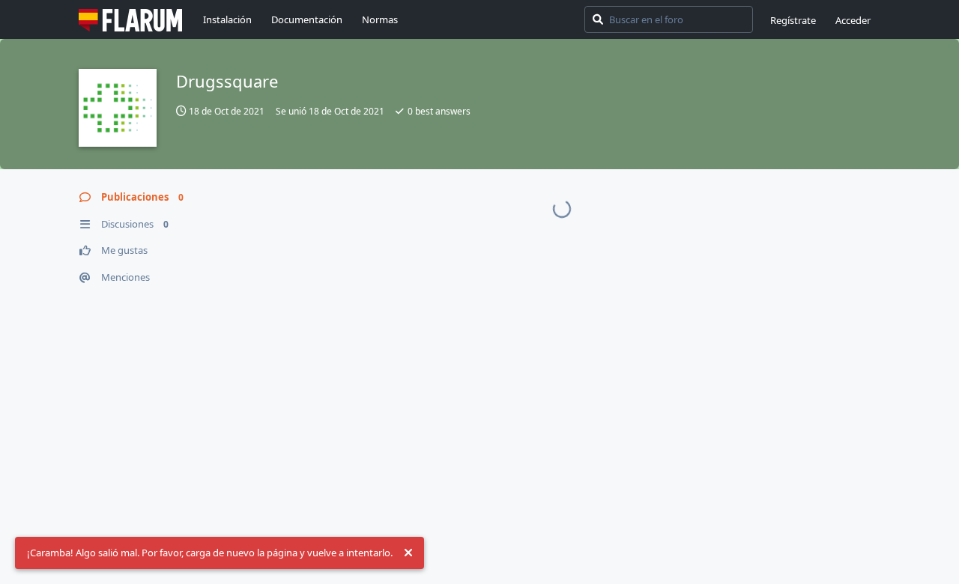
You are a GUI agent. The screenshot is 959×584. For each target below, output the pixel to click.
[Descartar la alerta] (408, 553)
